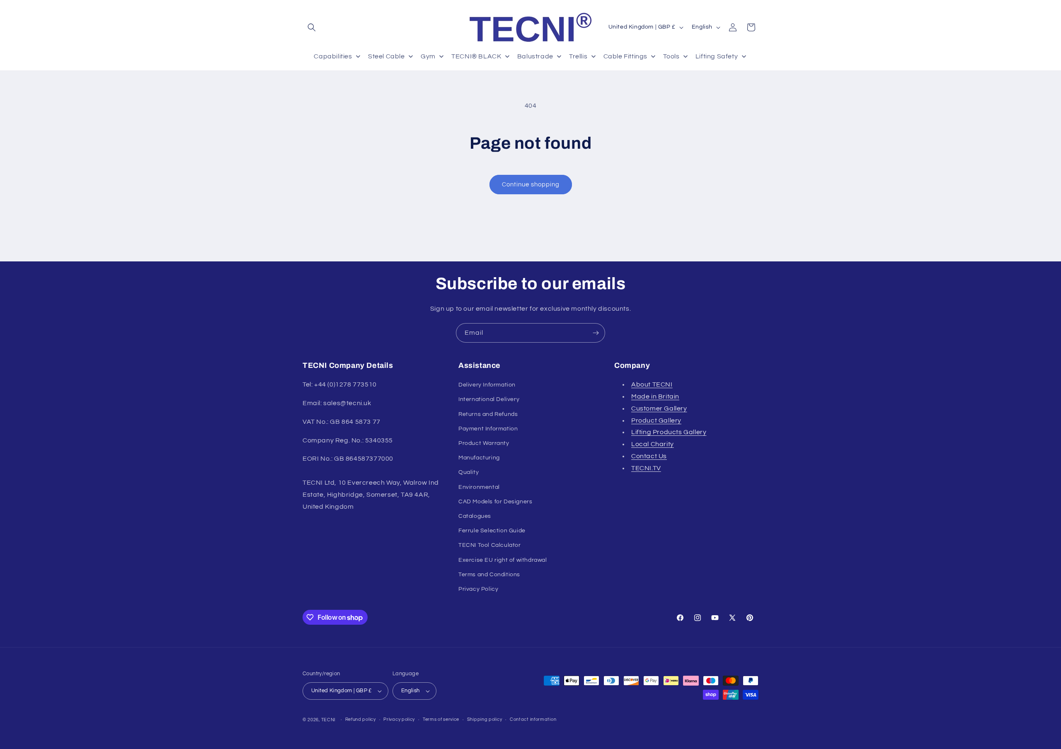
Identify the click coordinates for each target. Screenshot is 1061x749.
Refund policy (360, 719)
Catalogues (474, 516)
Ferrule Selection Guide (492, 531)
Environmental (479, 487)
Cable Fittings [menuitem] (625, 56)
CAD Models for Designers (495, 502)
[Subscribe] (595, 333)
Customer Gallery (659, 408)
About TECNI (652, 384)
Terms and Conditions (489, 574)
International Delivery (488, 399)
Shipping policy (484, 719)
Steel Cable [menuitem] (386, 56)
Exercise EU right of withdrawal (502, 560)
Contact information (533, 719)
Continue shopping (531, 184)
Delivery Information (487, 385)
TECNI (328, 720)
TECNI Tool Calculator (489, 545)
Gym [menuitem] (428, 56)
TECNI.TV (646, 468)
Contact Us (649, 456)
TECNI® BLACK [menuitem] (476, 56)
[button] (312, 27)
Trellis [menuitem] (578, 56)
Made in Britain (655, 396)
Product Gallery (656, 420)
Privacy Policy (478, 589)
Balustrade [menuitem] (535, 56)
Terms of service (441, 719)
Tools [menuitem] (671, 56)
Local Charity (652, 444)
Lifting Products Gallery (668, 432)
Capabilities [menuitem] (333, 56)
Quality (468, 472)
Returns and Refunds (488, 414)
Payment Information (488, 429)
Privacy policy (399, 719)
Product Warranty (483, 443)
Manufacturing (479, 458)
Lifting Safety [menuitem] (716, 56)
